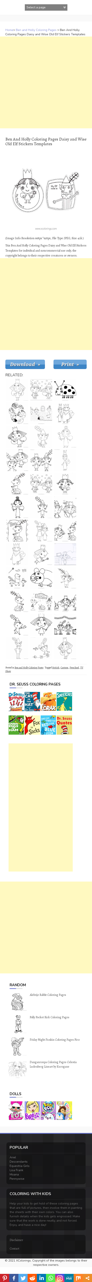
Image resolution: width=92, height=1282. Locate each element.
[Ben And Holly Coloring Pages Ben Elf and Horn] (41, 436)
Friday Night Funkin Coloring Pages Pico (55, 1040)
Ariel (13, 1157)
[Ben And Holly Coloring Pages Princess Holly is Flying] (41, 554)
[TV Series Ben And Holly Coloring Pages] (65, 507)
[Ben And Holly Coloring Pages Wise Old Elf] (41, 530)
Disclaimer (16, 1240)
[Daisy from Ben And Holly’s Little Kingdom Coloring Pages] (65, 483)
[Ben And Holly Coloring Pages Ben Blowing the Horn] (65, 577)
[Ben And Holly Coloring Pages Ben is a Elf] (41, 507)
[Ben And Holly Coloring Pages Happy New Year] (65, 624)
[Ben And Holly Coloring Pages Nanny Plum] (41, 413)
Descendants (19, 1162)
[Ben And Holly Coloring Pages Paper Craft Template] (17, 413)
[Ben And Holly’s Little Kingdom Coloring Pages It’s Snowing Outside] (41, 389)
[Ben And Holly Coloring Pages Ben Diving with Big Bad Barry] (41, 648)
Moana (14, 1174)
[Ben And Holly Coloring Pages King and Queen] (65, 413)
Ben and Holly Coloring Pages (36, 30)
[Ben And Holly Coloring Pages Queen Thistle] (65, 460)
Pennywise (17, 1179)
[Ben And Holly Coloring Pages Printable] (41, 460)
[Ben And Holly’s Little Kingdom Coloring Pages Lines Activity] (17, 577)
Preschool (74, 667)
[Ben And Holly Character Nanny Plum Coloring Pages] (65, 436)
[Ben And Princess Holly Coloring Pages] (65, 648)
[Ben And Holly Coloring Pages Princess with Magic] (41, 624)
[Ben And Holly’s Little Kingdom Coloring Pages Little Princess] (17, 389)
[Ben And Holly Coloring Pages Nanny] (17, 507)
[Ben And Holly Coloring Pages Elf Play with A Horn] (17, 624)
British (55, 667)
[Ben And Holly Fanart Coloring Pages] (65, 554)
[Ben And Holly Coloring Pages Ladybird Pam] (65, 389)
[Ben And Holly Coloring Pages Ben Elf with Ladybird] (17, 530)
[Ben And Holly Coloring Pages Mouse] (41, 577)
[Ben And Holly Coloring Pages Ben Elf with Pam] (65, 530)
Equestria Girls (20, 1166)
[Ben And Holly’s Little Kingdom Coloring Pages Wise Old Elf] (17, 648)
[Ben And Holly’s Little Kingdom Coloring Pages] (41, 601)
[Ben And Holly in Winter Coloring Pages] (41, 483)
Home (9, 30)
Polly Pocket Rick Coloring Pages (49, 1017)
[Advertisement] (46, 82)
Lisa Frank (16, 1170)
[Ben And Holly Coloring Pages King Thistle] (17, 554)
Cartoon (64, 667)
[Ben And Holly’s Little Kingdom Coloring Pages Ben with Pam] (17, 601)
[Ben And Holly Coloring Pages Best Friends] (17, 460)
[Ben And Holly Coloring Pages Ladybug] (65, 601)
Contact (14, 1249)
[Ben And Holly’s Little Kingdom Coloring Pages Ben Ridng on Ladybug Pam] (17, 483)
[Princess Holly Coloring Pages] (17, 436)
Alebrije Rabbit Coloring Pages (48, 995)
